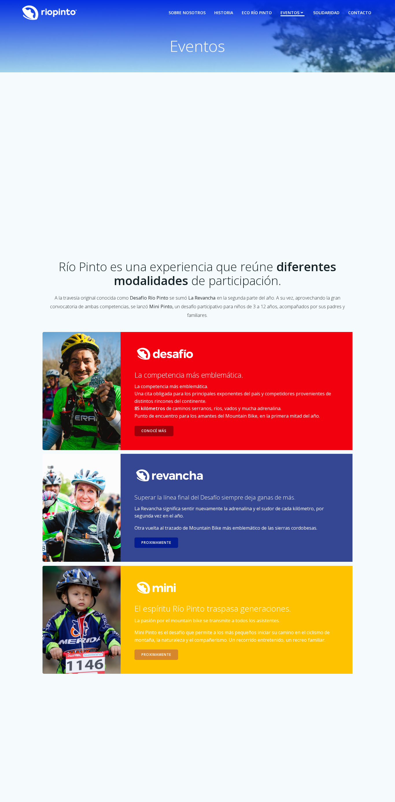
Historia (223, 12)
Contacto (359, 12)
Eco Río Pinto (257, 12)
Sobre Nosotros (187, 12)
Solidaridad (326, 12)
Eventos (289, 12)
